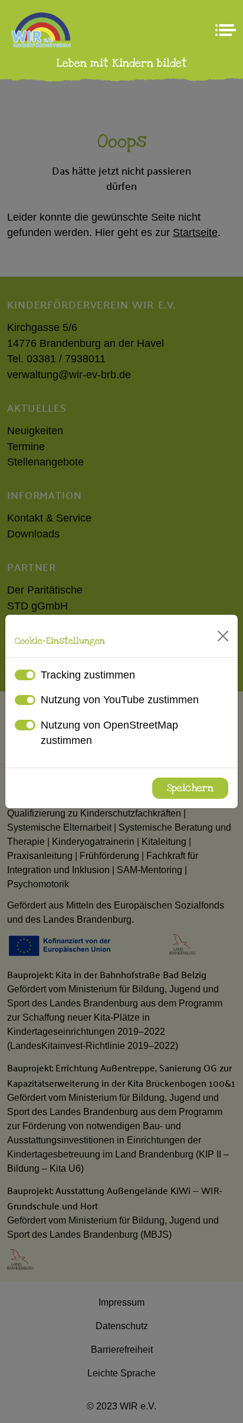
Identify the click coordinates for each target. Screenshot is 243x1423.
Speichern (190, 788)
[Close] (223, 636)
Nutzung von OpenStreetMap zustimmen (109, 732)
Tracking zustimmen (88, 675)
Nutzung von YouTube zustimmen (120, 700)
